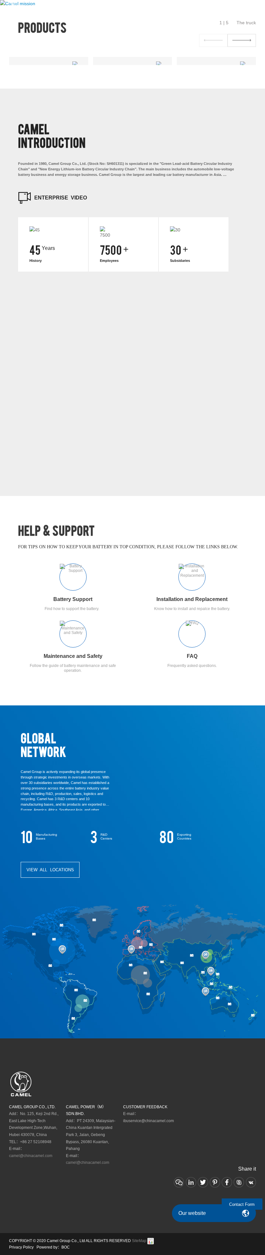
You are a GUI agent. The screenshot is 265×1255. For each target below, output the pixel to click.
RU (232, 7)
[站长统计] (150, 1241)
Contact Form (242, 1204)
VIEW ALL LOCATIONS (50, 870)
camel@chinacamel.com (30, 1155)
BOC (65, 1247)
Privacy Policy (21, 1247)
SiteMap (139, 1241)
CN (225, 7)
